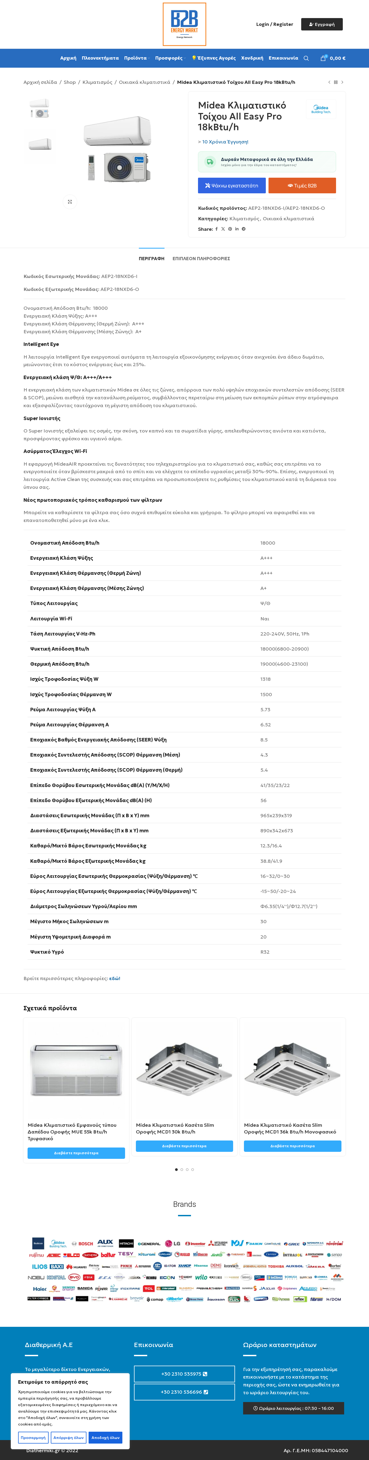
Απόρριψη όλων (68, 1437)
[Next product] (342, 82)
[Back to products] (336, 82)
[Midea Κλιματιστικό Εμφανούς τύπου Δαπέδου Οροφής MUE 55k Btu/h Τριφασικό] (76, 1070)
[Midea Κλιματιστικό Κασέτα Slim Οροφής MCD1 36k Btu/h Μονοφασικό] (292, 1070)
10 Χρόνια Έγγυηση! (225, 142)
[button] (293, 1408)
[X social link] (223, 229)
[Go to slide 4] (192, 1169)
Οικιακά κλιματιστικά (144, 82)
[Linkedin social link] (237, 229)
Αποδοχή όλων (106, 1437)
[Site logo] (184, 23)
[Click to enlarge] (70, 201)
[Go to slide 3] (187, 1169)
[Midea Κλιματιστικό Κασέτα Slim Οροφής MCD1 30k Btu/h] (184, 1070)
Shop (70, 82)
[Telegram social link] (243, 229)
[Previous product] (329, 82)
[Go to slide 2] (181, 1169)
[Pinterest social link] (230, 229)
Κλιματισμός (97, 82)
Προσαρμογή (33, 1437)
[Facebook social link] (216, 229)
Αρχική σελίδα (40, 82)
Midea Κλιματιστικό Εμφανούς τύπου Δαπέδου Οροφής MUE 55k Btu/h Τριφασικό (72, 1132)
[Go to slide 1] (176, 1169)
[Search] (306, 58)
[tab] (152, 256)
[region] (70, 1411)
